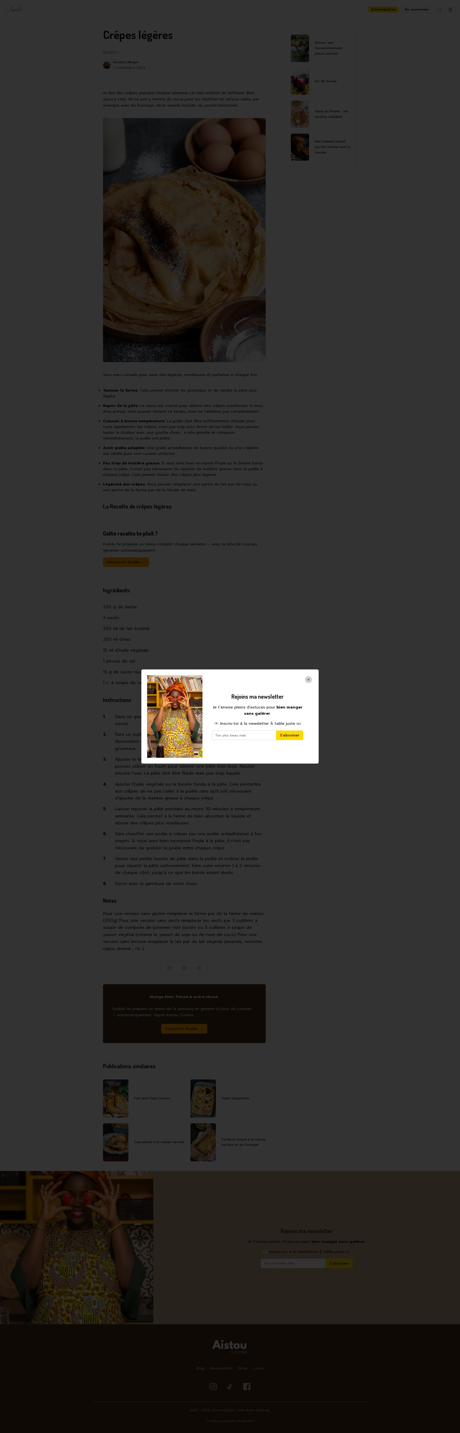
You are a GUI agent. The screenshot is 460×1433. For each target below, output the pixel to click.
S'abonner (289, 735)
